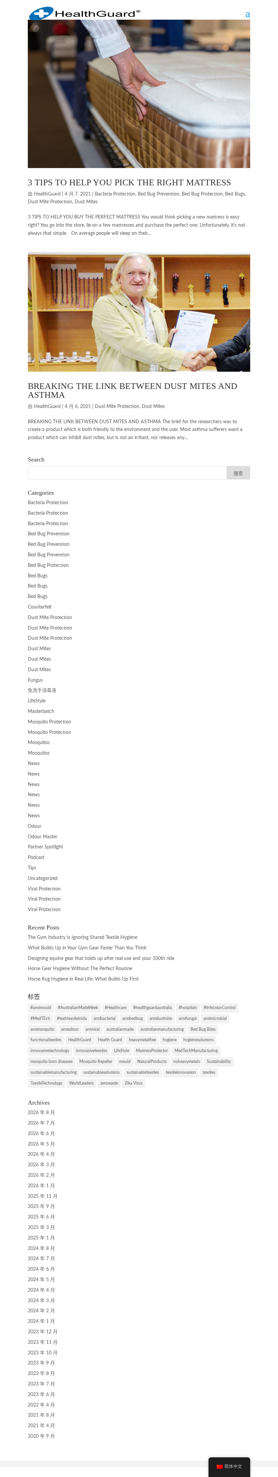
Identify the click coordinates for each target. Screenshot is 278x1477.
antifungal (188, 1019)
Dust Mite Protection (50, 202)
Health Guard (110, 1040)
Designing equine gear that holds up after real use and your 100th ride (101, 958)
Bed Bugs (235, 194)
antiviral (92, 1029)
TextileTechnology (46, 1083)
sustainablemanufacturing (54, 1072)
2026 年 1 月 (41, 1186)
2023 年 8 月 (41, 1373)
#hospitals (188, 1008)
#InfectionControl (220, 1008)
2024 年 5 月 (41, 1279)
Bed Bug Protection (202, 194)
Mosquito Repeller (95, 1062)
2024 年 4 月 (41, 1290)
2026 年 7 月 (41, 1123)
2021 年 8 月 (41, 1415)
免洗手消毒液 (42, 690)
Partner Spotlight (45, 847)
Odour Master (42, 837)
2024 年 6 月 (41, 1269)
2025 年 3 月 (41, 1227)
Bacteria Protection (115, 194)
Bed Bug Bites (203, 1029)
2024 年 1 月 (41, 1321)
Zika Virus (133, 1083)
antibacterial (105, 1019)
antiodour (70, 1029)
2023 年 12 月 (43, 1332)
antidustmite (161, 1019)
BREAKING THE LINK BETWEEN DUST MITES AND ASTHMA (132, 390)
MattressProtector (152, 1051)
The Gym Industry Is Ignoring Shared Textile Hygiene (82, 937)
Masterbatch (41, 711)
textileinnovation (181, 1072)
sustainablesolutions (101, 1072)
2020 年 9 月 (41, 1436)
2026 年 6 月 (41, 1133)
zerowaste (109, 1083)
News (34, 763)
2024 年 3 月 (41, 1300)
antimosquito (42, 1029)
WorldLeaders (81, 1083)
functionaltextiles (46, 1040)
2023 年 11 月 (43, 1342)
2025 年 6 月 (41, 1217)
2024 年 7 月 (41, 1258)
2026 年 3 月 (41, 1165)
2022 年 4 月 (41, 1405)
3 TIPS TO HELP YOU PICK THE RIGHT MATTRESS (129, 182)
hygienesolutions (198, 1040)
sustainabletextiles (142, 1072)
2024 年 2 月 (41, 1311)
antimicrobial (215, 1019)
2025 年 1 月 (41, 1238)
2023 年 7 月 (41, 1384)
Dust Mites (86, 202)
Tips (32, 868)
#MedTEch (40, 1019)
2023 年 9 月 (41, 1363)
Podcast (36, 857)
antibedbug (132, 1019)
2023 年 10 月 (43, 1353)
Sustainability (219, 1062)
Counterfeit (40, 607)
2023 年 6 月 (41, 1394)
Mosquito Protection (49, 722)
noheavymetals (186, 1062)
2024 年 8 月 (41, 1248)
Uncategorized (43, 878)
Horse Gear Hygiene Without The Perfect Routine (80, 968)
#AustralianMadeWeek (78, 1008)
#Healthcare (115, 1008)
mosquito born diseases (52, 1062)
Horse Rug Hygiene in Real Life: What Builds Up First (83, 979)
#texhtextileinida (72, 1019)
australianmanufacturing (162, 1029)
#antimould (41, 1008)
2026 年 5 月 (41, 1144)
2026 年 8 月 (41, 1112)
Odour (34, 826)
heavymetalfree (142, 1040)
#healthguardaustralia (152, 1008)
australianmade (120, 1029)
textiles (209, 1072)
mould (125, 1062)
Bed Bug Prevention (158, 194)
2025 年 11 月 (43, 1196)
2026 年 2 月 (41, 1175)
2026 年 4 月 (41, 1154)
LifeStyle (36, 701)
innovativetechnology (50, 1051)
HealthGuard (47, 194)
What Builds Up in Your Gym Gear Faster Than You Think (87, 948)
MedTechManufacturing (196, 1051)
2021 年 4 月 (41, 1425)
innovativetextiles (91, 1051)
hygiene (170, 1040)
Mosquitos (39, 742)
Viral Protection (44, 889)
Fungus (35, 680)
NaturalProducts (151, 1062)
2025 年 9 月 (41, 1206)
